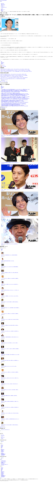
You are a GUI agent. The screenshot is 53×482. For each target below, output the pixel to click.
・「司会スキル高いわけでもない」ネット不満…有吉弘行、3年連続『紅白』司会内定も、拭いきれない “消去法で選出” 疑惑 (13, 77)
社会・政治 (2, 3)
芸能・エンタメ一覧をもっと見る (3, 81)
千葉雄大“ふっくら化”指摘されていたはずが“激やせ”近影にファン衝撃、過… (9, 325)
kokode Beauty (2, 453)
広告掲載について (3, 462)
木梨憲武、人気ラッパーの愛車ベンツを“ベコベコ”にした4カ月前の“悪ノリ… (9, 284)
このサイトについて (3, 460)
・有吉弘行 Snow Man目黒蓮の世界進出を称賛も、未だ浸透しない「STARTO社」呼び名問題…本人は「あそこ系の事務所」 (14, 75)
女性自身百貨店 (3, 454)
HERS (2, 446)
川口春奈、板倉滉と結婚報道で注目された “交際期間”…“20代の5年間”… (9, 395)
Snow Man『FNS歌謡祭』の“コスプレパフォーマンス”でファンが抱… (9, 366)
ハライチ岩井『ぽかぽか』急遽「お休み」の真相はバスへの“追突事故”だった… (10, 360)
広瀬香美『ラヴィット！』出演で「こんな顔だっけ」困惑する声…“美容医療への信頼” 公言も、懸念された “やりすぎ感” (14, 93)
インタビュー (3, 4)
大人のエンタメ (5, 7)
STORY (2, 468)
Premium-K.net (2, 449)
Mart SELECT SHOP (3, 475)
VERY (2, 445)
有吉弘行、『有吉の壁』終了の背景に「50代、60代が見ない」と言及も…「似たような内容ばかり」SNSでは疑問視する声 (14, 102)
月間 (1, 250)
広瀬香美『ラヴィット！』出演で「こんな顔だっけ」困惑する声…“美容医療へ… (10, 348)
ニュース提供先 (3, 463)
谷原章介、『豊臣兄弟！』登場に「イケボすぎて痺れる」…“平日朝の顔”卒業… (10, 189)
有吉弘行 (2, 87)
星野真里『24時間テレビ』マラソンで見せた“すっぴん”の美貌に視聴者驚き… (9, 266)
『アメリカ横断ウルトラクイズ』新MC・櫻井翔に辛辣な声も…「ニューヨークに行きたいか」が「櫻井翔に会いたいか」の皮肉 (15, 89)
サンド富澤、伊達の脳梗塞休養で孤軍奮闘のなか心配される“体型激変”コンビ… (10, 162)
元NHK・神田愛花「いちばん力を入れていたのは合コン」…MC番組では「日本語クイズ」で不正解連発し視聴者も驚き (14, 91)
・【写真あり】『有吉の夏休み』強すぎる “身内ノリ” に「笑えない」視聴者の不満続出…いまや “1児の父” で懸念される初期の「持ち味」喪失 (16, 71)
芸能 (1, 4)
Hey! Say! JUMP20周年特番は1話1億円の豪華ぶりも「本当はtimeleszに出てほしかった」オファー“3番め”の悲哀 (13, 103)
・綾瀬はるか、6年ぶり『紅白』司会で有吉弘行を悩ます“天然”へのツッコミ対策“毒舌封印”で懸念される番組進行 (12, 78)
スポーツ (2, 5)
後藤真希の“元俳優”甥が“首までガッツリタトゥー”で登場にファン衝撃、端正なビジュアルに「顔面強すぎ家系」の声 (14, 95)
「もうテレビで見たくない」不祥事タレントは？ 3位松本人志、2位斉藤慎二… (10, 278)
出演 (1, 86)
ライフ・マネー (3, 435)
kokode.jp (2, 474)
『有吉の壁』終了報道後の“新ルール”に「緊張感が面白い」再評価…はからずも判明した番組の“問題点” (12, 105)
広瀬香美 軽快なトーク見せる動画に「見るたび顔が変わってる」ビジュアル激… (10, 354)
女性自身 (2, 450)
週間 (1, 249)
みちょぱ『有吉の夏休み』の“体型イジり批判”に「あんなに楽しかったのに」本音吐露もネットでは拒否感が (13, 97)
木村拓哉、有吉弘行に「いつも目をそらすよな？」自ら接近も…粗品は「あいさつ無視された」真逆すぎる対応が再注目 (14, 99)
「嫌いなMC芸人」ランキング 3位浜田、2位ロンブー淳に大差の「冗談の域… (10, 319)
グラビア (2, 6)
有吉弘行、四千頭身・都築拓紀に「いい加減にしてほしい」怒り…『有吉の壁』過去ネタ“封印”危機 (12, 100)
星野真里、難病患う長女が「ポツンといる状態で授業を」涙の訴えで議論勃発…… (10, 307)
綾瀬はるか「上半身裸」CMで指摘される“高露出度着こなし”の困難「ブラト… (10, 401)
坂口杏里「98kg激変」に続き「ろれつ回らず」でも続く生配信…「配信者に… (9, 389)
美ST (1, 470)
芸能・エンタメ (3, 437)
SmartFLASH (2, 451)
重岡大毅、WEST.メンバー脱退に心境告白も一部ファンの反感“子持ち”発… (9, 135)
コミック (2, 436)
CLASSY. (2, 467)
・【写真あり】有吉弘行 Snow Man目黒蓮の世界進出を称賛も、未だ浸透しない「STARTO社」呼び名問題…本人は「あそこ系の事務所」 (15, 70)
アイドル (2, 7)
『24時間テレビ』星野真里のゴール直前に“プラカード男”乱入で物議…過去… (9, 272)
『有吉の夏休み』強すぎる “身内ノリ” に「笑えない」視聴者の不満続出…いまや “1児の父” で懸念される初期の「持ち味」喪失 (15, 98)
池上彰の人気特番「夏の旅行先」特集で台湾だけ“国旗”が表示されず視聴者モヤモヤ (10, 104)
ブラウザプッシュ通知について (4, 464)
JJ (1, 444)
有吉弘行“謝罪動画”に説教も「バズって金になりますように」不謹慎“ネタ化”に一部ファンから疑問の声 (12, 101)
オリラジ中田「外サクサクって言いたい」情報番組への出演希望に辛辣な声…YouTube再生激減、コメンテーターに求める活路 (15, 94)
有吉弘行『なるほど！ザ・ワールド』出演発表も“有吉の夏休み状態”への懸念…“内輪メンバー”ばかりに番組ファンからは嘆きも (15, 96)
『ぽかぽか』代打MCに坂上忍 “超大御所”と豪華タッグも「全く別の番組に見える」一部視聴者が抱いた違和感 (13, 90)
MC (1, 85)
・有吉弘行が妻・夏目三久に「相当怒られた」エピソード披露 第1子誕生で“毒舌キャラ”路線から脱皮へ (11, 76)
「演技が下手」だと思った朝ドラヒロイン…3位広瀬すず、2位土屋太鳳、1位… (10, 407)
